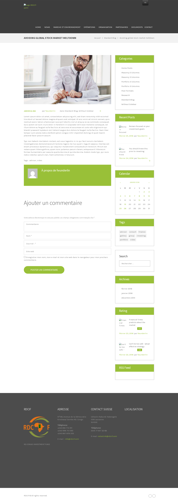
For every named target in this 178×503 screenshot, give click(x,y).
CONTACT (148, 27)
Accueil (97, 38)
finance (142, 232)
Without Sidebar (86, 111)
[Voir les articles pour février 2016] (149, 182)
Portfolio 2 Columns (130, 82)
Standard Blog (110, 38)
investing (141, 236)
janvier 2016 (127, 293)
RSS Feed (125, 367)
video (39, 160)
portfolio (124, 239)
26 (125, 208)
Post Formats (127, 91)
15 (139, 200)
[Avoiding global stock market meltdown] (67, 79)
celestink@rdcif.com (107, 436)
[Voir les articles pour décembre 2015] (120, 182)
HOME (38, 27)
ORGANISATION (105, 27)
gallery (123, 236)
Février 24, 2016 (126, 158)
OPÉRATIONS (89, 27)
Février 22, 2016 (126, 355)
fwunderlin (50, 111)
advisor (32, 160)
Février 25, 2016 (126, 136)
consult (132, 232)
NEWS (47, 27)
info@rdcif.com (72, 439)
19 (125, 204)
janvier (134, 182)
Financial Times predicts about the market (137, 322)
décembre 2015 (128, 298)
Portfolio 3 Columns (130, 86)
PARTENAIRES (122, 27)
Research (125, 95)
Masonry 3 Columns (130, 77)
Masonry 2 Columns (130, 72)
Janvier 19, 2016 (30, 111)
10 (149, 196)
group (131, 236)
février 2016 (126, 289)
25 (120, 208)
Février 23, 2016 (126, 333)
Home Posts (126, 68)
